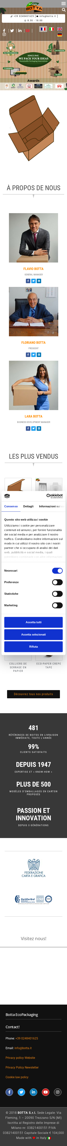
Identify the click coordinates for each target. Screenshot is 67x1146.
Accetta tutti (34, 622)
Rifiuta (33, 646)
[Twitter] (33, 281)
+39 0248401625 (26, 1038)
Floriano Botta (33, 342)
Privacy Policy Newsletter (22, 1067)
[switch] (57, 582)
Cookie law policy (17, 1077)
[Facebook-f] (28, 281)
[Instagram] (57, 1092)
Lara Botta (33, 416)
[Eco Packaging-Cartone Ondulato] (34, 128)
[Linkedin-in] (33, 1092)
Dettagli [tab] (28, 506)
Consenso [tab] (11, 506)
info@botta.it (23, 1048)
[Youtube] (45, 1092)
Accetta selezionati (33, 634)
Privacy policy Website (20, 1058)
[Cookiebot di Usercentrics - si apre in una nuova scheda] (47, 496)
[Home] (34, 7)
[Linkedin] (39, 281)
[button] (63, 10)
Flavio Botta (33, 269)
